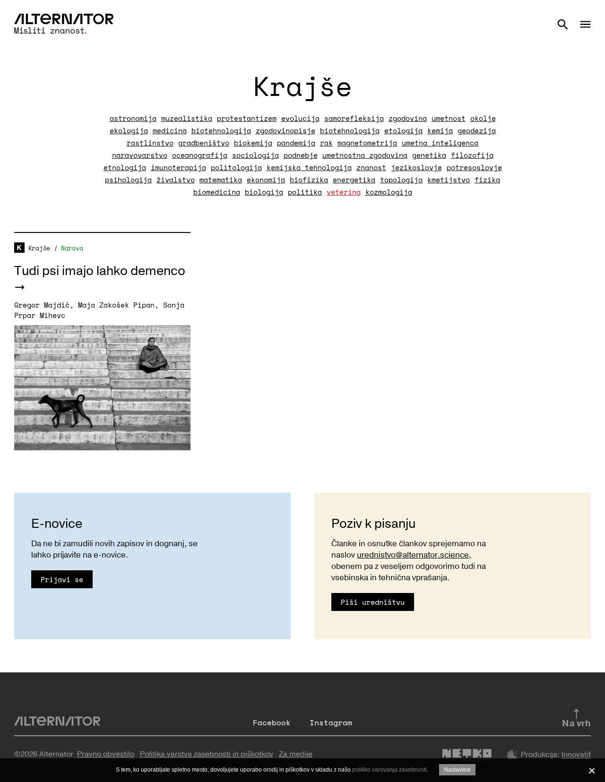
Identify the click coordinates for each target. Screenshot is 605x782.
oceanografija (199, 155)
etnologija (125, 167)
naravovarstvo (139, 155)
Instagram (331, 722)
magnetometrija (367, 142)
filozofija (472, 155)
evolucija (300, 118)
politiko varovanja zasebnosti (389, 769)
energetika (354, 179)
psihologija (128, 179)
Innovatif (576, 755)
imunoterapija (178, 167)
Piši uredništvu (373, 602)
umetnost (449, 118)
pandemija (296, 142)
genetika (429, 155)
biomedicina (216, 192)
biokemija (253, 142)
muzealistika (186, 118)
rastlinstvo (150, 142)
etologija (403, 130)
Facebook (272, 722)
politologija (236, 167)
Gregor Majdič (41, 305)
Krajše (39, 248)
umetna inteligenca (440, 142)
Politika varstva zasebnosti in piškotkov (206, 754)
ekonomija (266, 179)
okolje (483, 118)
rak (326, 142)
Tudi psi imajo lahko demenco (99, 271)
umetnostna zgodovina (364, 155)
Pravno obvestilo (105, 754)
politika (305, 192)
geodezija (477, 130)
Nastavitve (457, 769)
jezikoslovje (416, 167)
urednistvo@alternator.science (413, 555)
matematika (220, 179)
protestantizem (247, 118)
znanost (371, 167)
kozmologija (388, 192)
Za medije (295, 754)
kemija (440, 130)
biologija (264, 192)
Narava (72, 248)
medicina (170, 130)
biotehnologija (221, 130)
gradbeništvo (203, 142)
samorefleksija (354, 118)
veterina (344, 192)
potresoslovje (474, 167)
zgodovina (408, 118)
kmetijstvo (448, 179)
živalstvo (175, 179)
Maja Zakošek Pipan (116, 305)
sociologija (255, 155)
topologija (401, 179)
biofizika (309, 179)
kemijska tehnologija (309, 167)
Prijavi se (62, 579)
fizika (487, 179)
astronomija (133, 118)
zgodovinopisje (285, 130)
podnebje (301, 155)
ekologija (129, 130)
